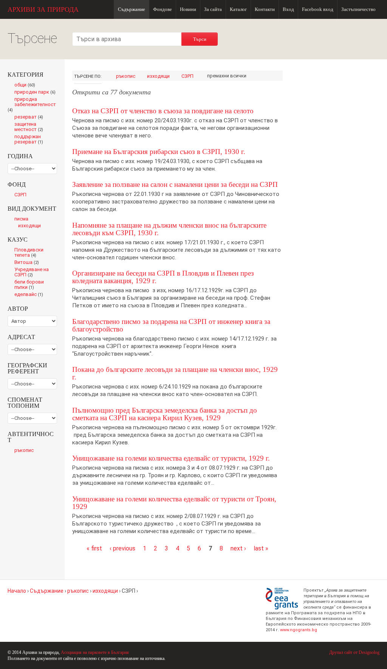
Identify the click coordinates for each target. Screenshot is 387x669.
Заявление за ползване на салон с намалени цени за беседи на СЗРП (175, 184)
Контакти (265, 9)
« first (94, 548)
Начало (17, 591)
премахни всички (226, 76)
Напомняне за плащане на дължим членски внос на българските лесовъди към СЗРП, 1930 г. (169, 229)
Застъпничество (358, 9)
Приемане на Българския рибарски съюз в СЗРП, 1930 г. (158, 152)
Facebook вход (317, 9)
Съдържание (131, 9)
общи (26, 85)
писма (21, 219)
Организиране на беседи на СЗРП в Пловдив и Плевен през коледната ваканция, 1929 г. (163, 277)
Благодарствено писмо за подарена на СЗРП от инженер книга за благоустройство (171, 325)
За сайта (213, 9)
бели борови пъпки (29, 285)
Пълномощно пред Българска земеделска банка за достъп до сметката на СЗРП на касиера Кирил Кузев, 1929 (164, 414)
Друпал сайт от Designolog (354, 652)
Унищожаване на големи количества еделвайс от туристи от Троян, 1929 (174, 502)
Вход (288, 9)
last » (261, 548)
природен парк (35, 92)
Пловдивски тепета (28, 253)
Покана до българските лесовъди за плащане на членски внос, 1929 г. (175, 373)
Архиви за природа (43, 9)
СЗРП (187, 76)
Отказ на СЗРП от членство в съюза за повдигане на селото (163, 111)
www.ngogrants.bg (298, 629)
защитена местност (30, 127)
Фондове (162, 9)
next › (238, 548)
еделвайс (30, 294)
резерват (30, 117)
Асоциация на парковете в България (95, 652)
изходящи (158, 76)
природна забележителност (32, 105)
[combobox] (127, 39)
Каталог (238, 9)
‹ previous (122, 548)
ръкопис (125, 76)
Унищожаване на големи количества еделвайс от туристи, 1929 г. (171, 458)
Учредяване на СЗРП (31, 273)
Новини (188, 9)
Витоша (28, 262)
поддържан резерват (30, 140)
